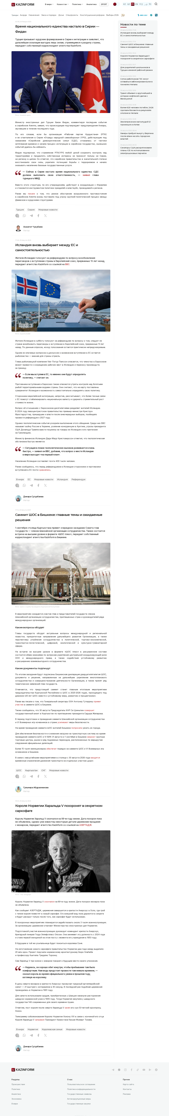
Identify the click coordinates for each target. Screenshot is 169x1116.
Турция (20, 210)
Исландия (62, 479)
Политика (16, 1089)
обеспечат (51, 748)
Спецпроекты (72, 15)
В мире (20, 479)
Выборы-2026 (112, 15)
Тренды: (15, 15)
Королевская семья (52, 1029)
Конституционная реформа (92, 15)
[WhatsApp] (24, 216)
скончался (49, 901)
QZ (128, 4)
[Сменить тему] (116, 4)
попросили (76, 728)
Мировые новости (48, 210)
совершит (89, 710)
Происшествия (18, 1084)
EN (136, 4)
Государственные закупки (79, 1103)
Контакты (127, 1089)
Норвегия (33, 1029)
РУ (133, 4)
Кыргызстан (31, 770)
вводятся (95, 757)
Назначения (34, 15)
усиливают (63, 722)
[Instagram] (17, 216)
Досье (61, 15)
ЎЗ (150, 4)
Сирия (31, 210)
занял (67, 1007)
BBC (67, 264)
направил (39, 1019)
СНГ (43, 770)
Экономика (16, 1099)
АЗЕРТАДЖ (85, 825)
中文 (141, 4)
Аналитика (91, 4)
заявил (88, 175)
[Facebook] (38, 216)
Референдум (78, 479)
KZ (124, 4)
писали (31, 193)
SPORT (104, 4)
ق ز (146, 4)
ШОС (18, 770)
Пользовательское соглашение (81, 1084)
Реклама (127, 1094)
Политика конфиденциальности (81, 1089)
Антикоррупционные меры (79, 1099)
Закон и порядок (49, 15)
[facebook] (131, 1070)
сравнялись (44, 470)
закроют (91, 737)
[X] (45, 216)
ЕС (29, 479)
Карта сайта (128, 1084)
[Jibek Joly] (143, 15)
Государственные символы (79, 1094)
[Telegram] (31, 216)
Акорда (23, 15)
